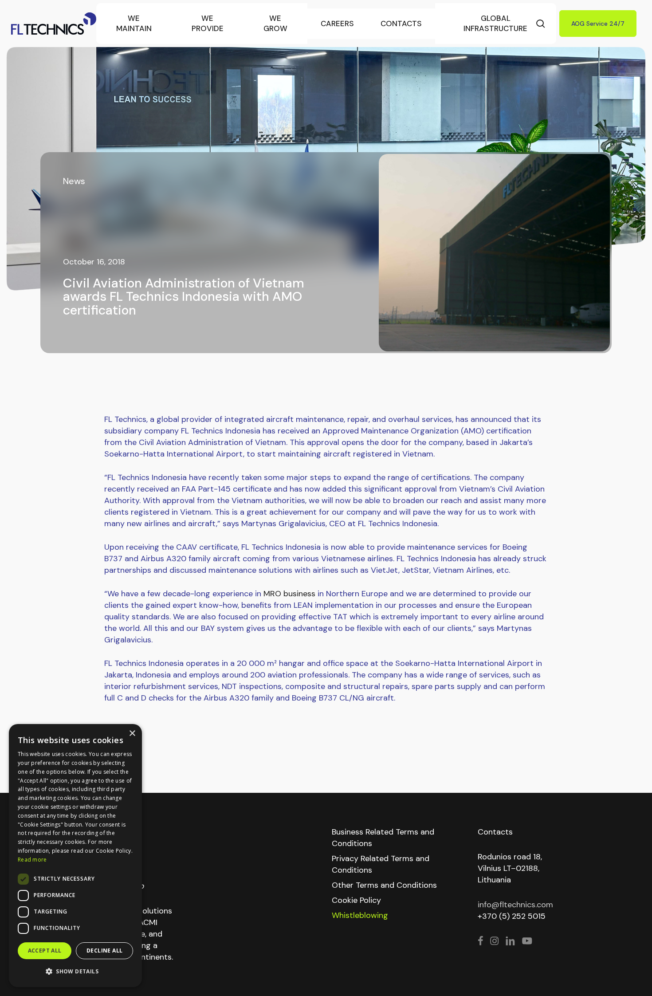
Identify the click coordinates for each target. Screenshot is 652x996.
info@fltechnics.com (515, 904)
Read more (32, 859)
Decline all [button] (104, 950)
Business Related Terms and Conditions (383, 838)
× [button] (132, 733)
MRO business (289, 593)
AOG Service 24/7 (598, 24)
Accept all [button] (45, 950)
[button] (75, 971)
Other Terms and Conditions (384, 885)
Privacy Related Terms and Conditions (380, 864)
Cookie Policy (356, 900)
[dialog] (75, 855)
